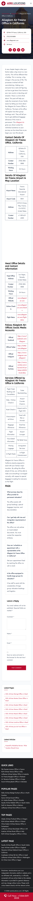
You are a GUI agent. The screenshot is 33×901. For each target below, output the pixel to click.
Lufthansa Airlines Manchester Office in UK (14, 829)
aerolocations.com (15, 891)
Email (9, 643)
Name (9, 634)
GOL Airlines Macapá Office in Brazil (15, 718)
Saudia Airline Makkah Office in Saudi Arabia (15, 803)
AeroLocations (6, 14)
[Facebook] (10, 50)
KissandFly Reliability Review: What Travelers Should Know (15, 747)
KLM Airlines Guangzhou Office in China (14, 834)
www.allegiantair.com (12, 40)
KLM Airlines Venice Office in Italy (12, 772)
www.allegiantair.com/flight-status (22, 317)
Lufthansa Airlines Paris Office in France (13, 808)
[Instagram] (18, 50)
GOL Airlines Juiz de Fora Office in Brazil (15, 728)
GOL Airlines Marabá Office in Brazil (15, 705)
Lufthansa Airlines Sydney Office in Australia (15, 774)
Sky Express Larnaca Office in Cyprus (12, 769)
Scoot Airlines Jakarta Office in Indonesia (14, 782)
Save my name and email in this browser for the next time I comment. (16, 657)
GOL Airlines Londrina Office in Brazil (16, 722)
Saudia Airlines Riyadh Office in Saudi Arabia (15, 845)
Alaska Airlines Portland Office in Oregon (14, 819)
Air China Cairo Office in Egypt (11, 860)
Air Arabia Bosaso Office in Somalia (12, 800)
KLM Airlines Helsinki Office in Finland (13, 821)
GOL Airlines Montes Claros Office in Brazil (16, 699)
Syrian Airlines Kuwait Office (10, 798)
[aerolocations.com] (13, 3)
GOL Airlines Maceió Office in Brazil (15, 714)
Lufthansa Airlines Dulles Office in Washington (15, 857)
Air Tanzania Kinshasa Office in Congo (13, 779)
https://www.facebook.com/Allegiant (22, 338)
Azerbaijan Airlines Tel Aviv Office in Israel (14, 855)
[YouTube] (22, 50)
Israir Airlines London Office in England (13, 847)
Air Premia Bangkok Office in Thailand (13, 777)
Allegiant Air (14, 14)
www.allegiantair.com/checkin (22, 307)
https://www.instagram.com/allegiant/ (22, 355)
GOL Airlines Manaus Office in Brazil (15, 709)
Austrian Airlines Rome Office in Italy (12, 831)
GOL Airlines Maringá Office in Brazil (16, 694)
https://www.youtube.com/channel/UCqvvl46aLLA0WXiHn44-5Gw (22, 367)
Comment (10, 617)
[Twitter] (14, 50)
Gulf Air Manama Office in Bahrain (12, 805)
